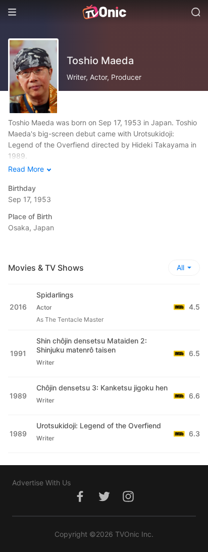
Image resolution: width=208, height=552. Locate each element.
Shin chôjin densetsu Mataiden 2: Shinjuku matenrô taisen (91, 345)
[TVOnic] (104, 12)
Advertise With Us (41, 482)
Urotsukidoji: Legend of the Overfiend (98, 425)
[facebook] (80, 501)
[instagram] (128, 501)
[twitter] (104, 501)
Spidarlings (55, 294)
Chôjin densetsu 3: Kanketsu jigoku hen (102, 387)
